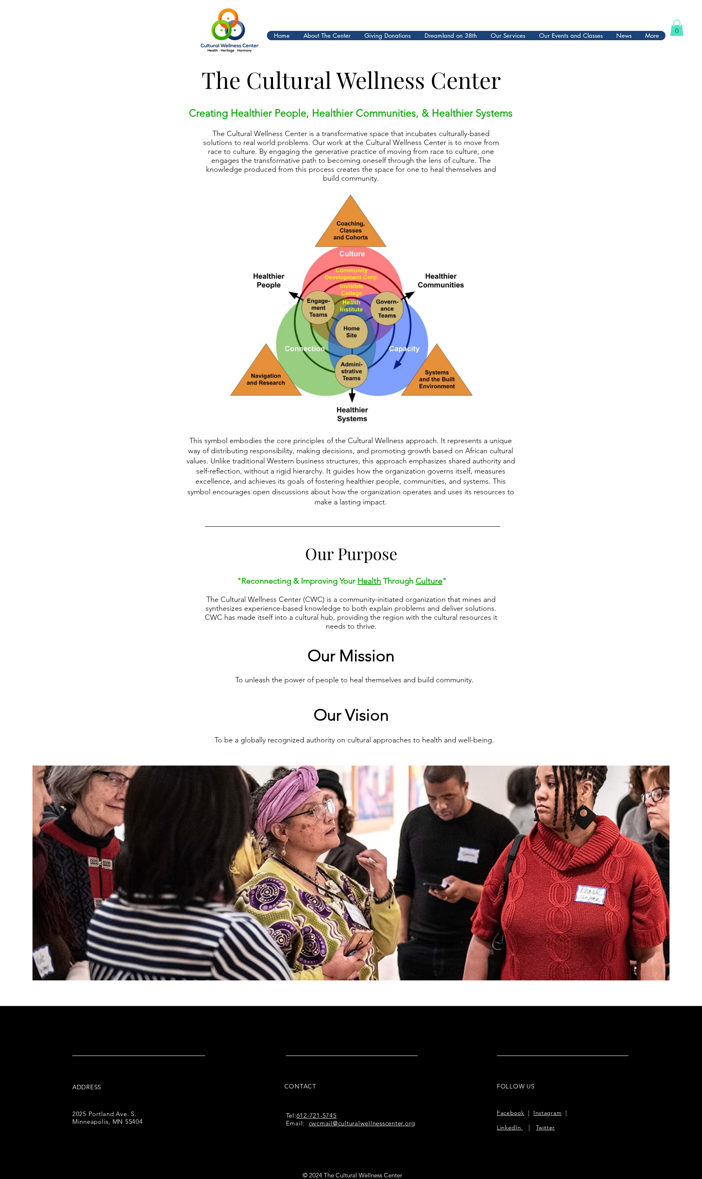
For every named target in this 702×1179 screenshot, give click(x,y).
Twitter (545, 1127)
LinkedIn (510, 1127)
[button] (677, 27)
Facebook (510, 1112)
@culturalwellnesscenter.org (374, 1123)
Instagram (547, 1112)
